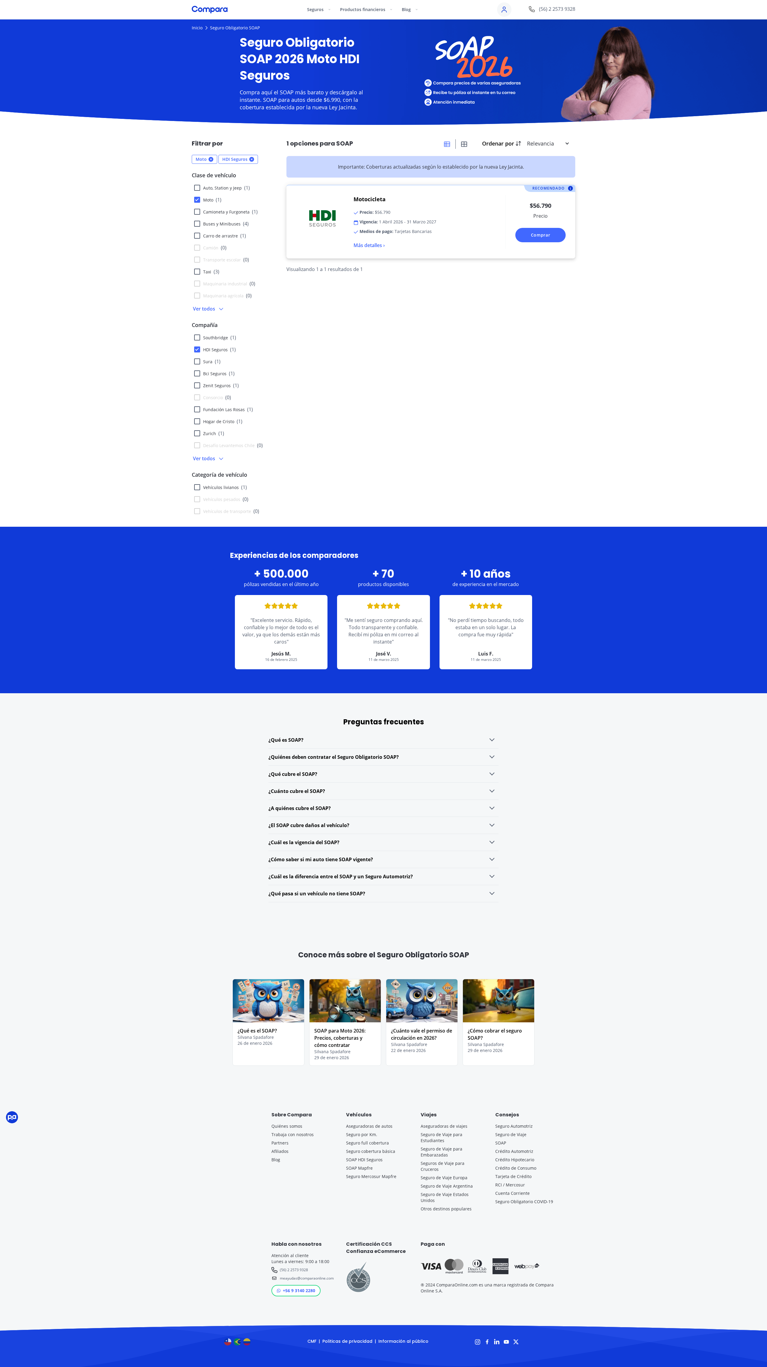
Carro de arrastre (224, 235)
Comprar (540, 235)
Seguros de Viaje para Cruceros (442, 1166)
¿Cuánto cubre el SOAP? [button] (296, 791)
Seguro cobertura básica (370, 1151)
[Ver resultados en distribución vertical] (464, 144)
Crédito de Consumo (515, 1168)
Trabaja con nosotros (292, 1134)
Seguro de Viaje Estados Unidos (445, 1197)
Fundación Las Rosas (228, 409)
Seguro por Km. (361, 1134)
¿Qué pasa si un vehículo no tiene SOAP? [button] (316, 893)
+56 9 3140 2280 (299, 1290)
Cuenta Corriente (512, 1193)
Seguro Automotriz (514, 1126)
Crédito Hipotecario (514, 1159)
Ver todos (204, 308)
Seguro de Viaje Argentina (447, 1186)
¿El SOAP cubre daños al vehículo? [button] (308, 825)
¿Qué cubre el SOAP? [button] (292, 774)
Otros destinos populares (446, 1209)
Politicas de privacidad (347, 1341)
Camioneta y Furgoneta (230, 211)
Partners (280, 1143)
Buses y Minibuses (226, 223)
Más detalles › (369, 245)
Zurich (213, 433)
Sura (212, 361)
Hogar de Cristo (222, 421)
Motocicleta (370, 199)
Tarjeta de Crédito (513, 1176)
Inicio (197, 28)
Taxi (211, 271)
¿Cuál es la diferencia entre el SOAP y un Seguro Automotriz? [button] (340, 876)
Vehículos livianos (225, 487)
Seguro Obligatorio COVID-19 (524, 1201)
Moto (212, 199)
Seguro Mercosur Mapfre (371, 1176)
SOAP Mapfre (359, 1168)
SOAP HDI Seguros (364, 1159)
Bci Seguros (219, 373)
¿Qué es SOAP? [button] (286, 740)
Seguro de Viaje (510, 1134)
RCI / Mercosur (510, 1185)
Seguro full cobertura (367, 1143)
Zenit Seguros (221, 385)
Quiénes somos (286, 1126)
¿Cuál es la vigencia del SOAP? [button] (303, 842)
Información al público (403, 1341)
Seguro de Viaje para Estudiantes (441, 1137)
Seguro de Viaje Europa (444, 1177)
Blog (275, 1159)
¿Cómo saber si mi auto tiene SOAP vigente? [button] (320, 859)
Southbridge (219, 337)
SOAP (500, 1143)
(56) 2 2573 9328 (294, 1269)
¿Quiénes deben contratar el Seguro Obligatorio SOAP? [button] (333, 757)
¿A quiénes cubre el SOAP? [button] (299, 808)
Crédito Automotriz (514, 1151)
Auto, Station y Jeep (226, 187)
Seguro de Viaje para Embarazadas (441, 1152)
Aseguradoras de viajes (444, 1126)
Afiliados (280, 1151)
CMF (311, 1341)
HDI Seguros (219, 349)
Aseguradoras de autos (369, 1126)
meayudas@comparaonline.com (306, 1278)
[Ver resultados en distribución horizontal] (447, 144)
